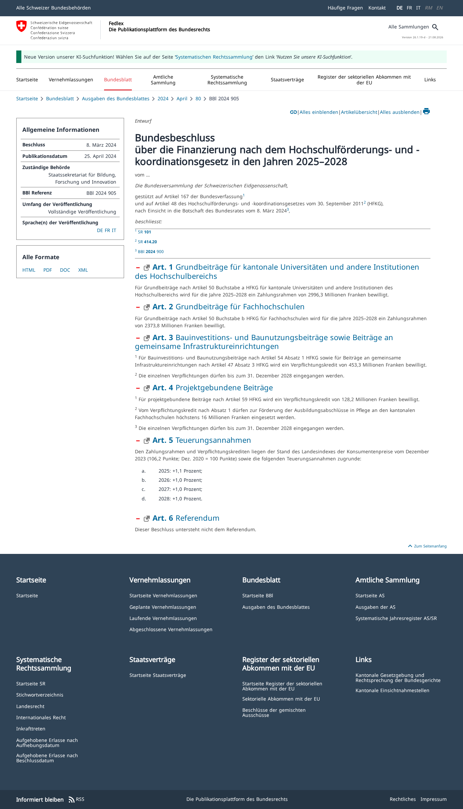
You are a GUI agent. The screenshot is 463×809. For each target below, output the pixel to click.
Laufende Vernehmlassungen (163, 618)
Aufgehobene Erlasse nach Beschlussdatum (47, 757)
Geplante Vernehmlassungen (162, 606)
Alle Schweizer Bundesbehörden (53, 7)
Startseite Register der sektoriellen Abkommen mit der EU (282, 685)
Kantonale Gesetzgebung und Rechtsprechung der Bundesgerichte (398, 677)
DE (400, 7)
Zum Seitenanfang (426, 546)
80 (198, 98)
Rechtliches (403, 799)
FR (409, 7)
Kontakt (377, 7)
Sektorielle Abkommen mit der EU (281, 698)
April (182, 98)
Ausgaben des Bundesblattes (115, 98)
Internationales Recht (41, 717)
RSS (76, 799)
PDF (47, 270)
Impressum (434, 799)
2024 (163, 98)
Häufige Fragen (345, 7)
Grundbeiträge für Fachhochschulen (229, 306)
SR (144, 231)
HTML (28, 270)
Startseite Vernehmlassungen (163, 595)
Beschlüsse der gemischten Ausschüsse (274, 712)
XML (83, 270)
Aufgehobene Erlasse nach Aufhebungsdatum (47, 742)
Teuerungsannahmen (202, 440)
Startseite (27, 98)
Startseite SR (30, 683)
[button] (71, 79)
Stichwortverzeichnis (39, 694)
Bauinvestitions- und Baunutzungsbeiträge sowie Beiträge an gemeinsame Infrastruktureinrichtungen (264, 341)
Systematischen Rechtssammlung (214, 57)
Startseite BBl (257, 595)
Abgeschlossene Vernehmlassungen (171, 629)
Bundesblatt (60, 98)
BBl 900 (151, 251)
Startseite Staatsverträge (157, 675)
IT (418, 7)
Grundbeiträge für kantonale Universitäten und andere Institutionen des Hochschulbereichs (277, 271)
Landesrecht (30, 706)
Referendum (186, 518)
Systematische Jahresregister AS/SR (396, 618)
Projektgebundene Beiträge (213, 387)
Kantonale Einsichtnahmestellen (392, 690)
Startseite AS (370, 595)
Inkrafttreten (30, 728)
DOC (65, 270)
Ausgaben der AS (376, 606)
